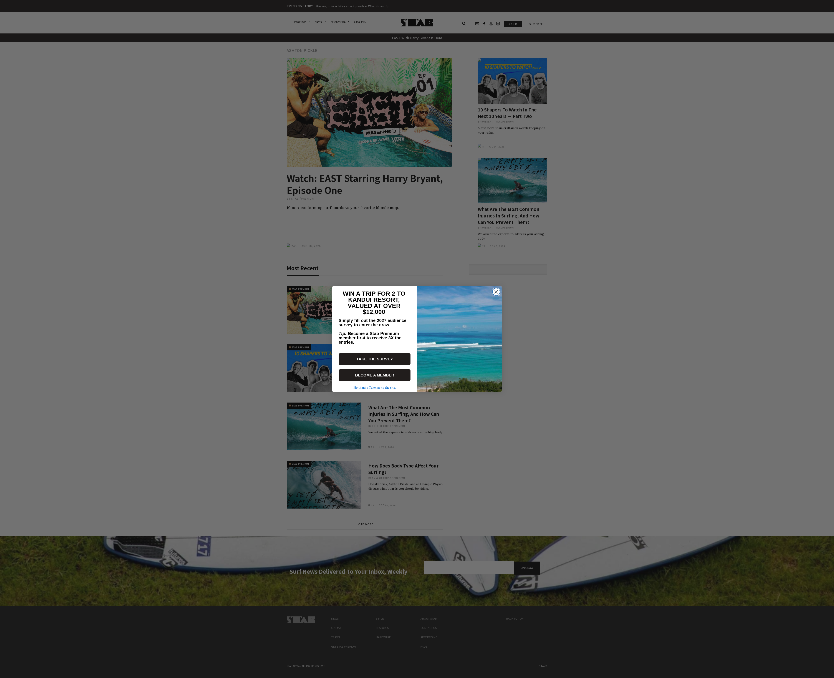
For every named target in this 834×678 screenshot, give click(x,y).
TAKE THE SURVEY (374, 359)
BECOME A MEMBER (374, 375)
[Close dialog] (496, 292)
